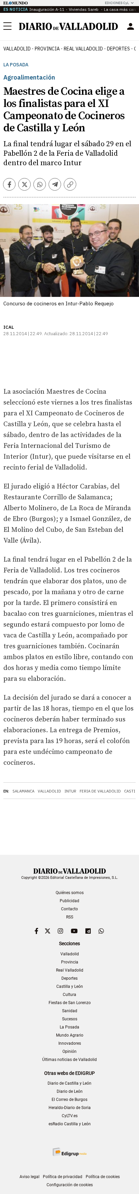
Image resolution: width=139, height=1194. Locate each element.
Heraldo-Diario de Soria (70, 1107)
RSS (69, 917)
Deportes (118, 49)
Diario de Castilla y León (69, 1083)
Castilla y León (69, 986)
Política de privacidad (62, 1176)
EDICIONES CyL (117, 3)
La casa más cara (120, 9)
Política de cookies (103, 1176)
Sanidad (69, 1010)
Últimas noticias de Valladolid (69, 1059)
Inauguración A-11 (46, 9)
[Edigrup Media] (69, 1151)
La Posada (15, 65)
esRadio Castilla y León (70, 1124)
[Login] (131, 26)
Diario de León (70, 1091)
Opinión (69, 1051)
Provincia (47, 49)
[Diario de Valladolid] (68, 26)
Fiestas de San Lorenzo (70, 1002)
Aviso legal (29, 1176)
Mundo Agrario (69, 1035)
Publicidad (69, 900)
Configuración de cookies (70, 1184)
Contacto (69, 909)
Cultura (69, 994)
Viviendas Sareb (84, 9)
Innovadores (69, 1043)
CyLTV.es (70, 1115)
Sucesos (69, 1019)
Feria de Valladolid (100, 791)
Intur (70, 791)
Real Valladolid (83, 49)
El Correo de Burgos (69, 1099)
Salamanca (23, 791)
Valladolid (17, 49)
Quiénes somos (70, 892)
